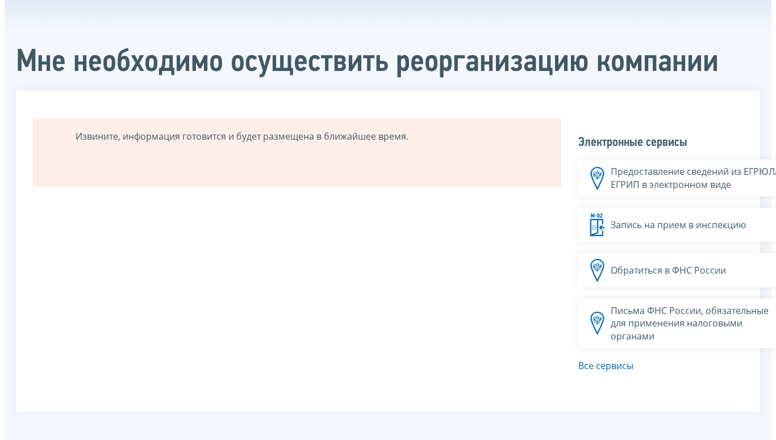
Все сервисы (605, 365)
